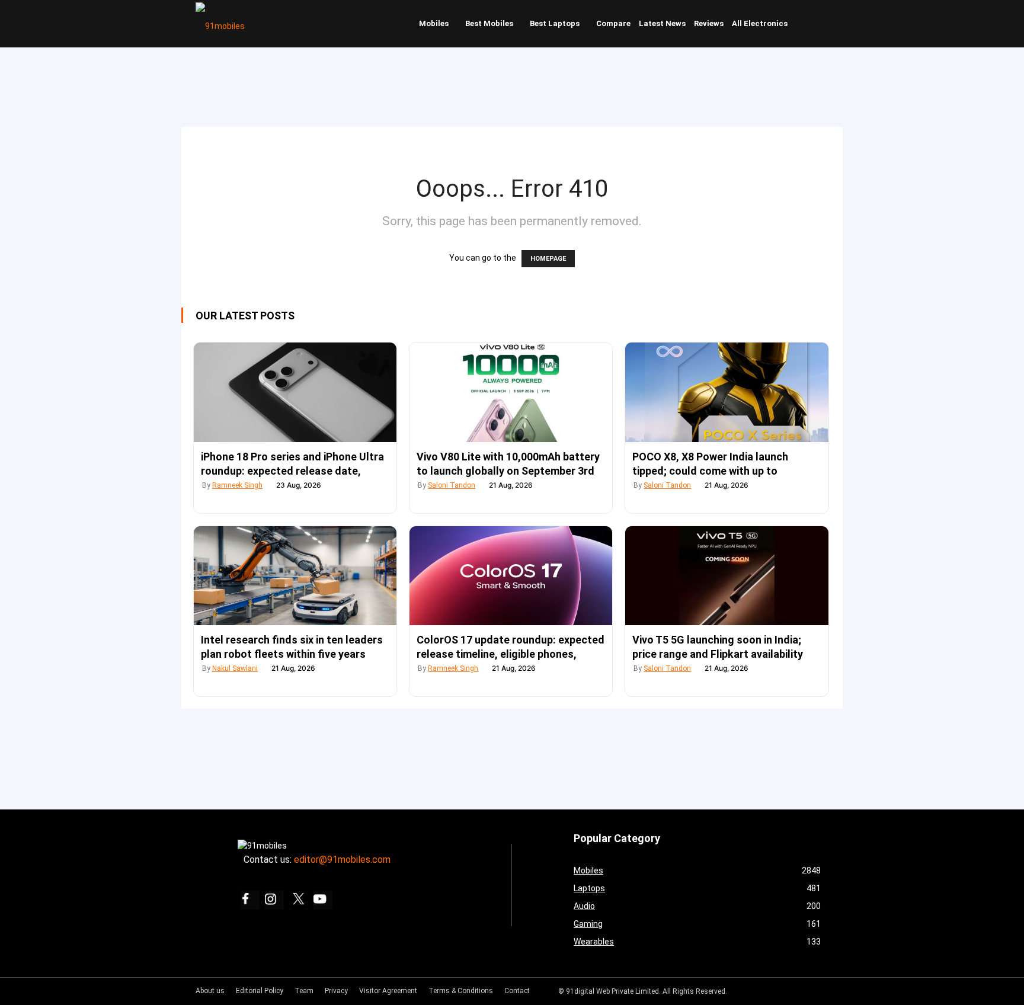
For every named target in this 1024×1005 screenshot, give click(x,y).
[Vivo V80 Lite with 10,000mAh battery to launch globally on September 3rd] (510, 392)
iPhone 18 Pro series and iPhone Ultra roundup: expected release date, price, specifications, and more (292, 470)
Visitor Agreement (388, 991)
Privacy (336, 991)
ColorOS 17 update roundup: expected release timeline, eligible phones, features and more (510, 653)
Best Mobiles (489, 23)
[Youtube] (322, 900)
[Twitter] (298, 900)
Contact (517, 991)
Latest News (662, 23)
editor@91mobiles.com (342, 859)
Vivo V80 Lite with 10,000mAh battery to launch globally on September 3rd (508, 463)
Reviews (709, 23)
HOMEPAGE (548, 259)
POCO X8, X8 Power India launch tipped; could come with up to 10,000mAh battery (710, 470)
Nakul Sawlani (235, 668)
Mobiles (434, 23)
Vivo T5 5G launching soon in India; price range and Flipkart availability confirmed (717, 653)
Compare (613, 23)
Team (304, 991)
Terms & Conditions (460, 991)
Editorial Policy (259, 991)
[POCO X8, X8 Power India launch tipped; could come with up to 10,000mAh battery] (726, 392)
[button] (817, 23)
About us (210, 991)
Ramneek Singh (237, 485)
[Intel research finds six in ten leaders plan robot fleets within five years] (295, 576)
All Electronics (760, 23)
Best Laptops (555, 23)
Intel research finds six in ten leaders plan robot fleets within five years (292, 646)
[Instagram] (274, 900)
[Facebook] (250, 900)
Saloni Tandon (451, 485)
